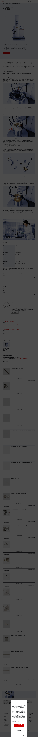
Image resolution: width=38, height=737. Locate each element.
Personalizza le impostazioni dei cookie (19, 733)
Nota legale (23, 735)
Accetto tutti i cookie (19, 725)
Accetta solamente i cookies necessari (19, 730)
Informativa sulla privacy (17, 735)
